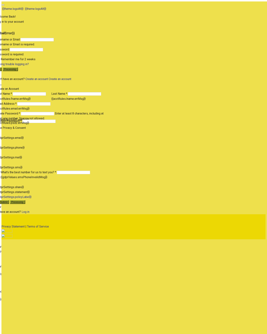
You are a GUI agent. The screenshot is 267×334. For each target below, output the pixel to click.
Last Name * (59, 93)
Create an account (36, 79)
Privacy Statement (13, 226)
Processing (10, 69)
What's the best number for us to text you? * (28, 172)
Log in (25, 212)
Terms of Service (38, 226)
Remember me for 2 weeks (18, 59)
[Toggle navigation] (2, 4)
